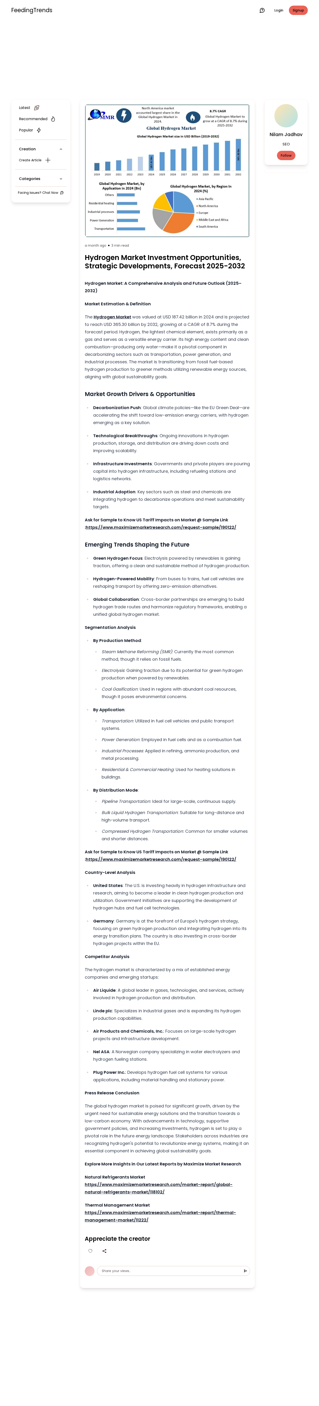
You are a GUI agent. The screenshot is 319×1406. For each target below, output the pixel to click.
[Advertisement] (159, 59)
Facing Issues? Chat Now (38, 192)
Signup (298, 10)
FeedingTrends (31, 10)
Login (278, 10)
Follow (286, 155)
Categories (29, 178)
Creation (27, 149)
